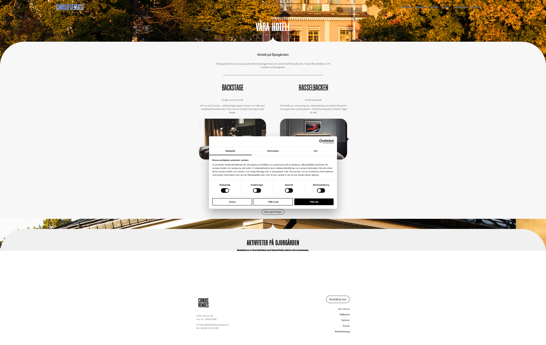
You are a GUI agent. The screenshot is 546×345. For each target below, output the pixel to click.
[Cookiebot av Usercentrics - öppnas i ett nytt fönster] (321, 141)
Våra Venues (407, 7)
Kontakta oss (337, 299)
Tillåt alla (314, 202)
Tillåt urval (273, 202)
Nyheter (435, 7)
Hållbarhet (421, 7)
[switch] (257, 190)
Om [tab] (315, 151)
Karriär (446, 7)
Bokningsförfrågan (273, 212)
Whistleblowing (342, 332)
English (475, 7)
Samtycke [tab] (230, 151)
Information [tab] (273, 151)
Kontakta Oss (461, 7)
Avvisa (232, 202)
